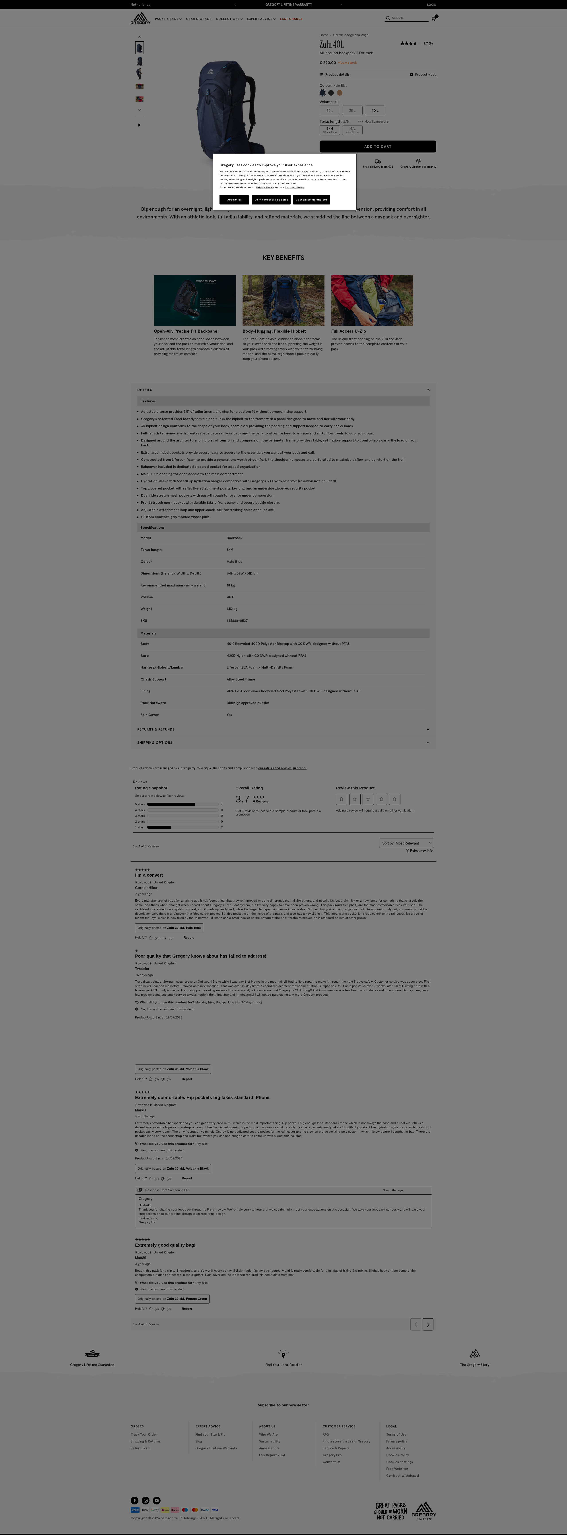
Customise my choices (311, 199)
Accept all (234, 199)
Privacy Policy (265, 187)
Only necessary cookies (271, 199)
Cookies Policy (294, 187)
